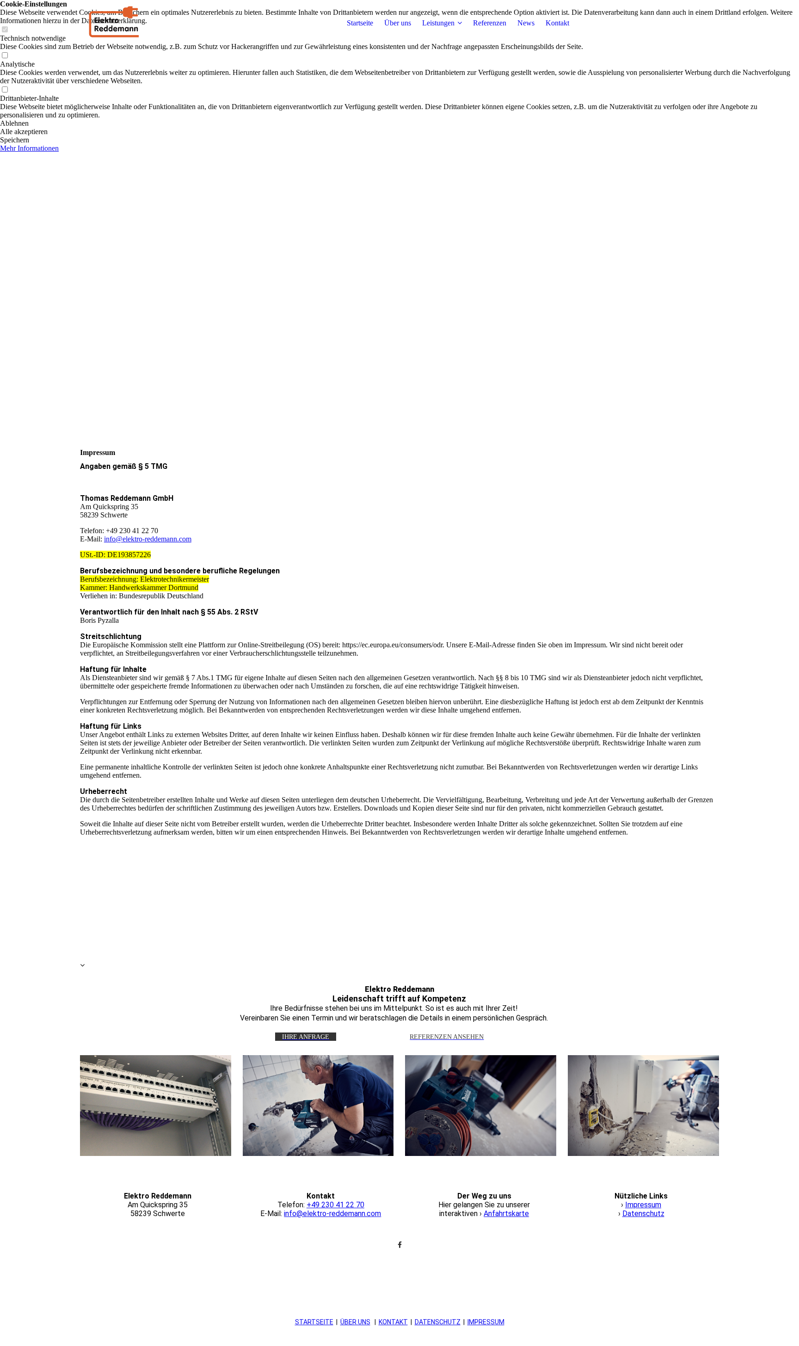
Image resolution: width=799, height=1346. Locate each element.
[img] (138, 23)
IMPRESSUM (485, 1322)
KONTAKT (393, 1322)
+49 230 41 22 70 (335, 1204)
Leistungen (438, 23)
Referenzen (489, 23)
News (526, 23)
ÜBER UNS (355, 1322)
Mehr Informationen (29, 148)
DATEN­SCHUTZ (438, 1322)
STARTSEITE (314, 1322)
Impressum (643, 1204)
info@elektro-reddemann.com (147, 539)
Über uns (397, 23)
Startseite (360, 23)
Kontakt (557, 23)
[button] (399, 123)
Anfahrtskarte (506, 1213)
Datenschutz (643, 1213)
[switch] (4, 56)
